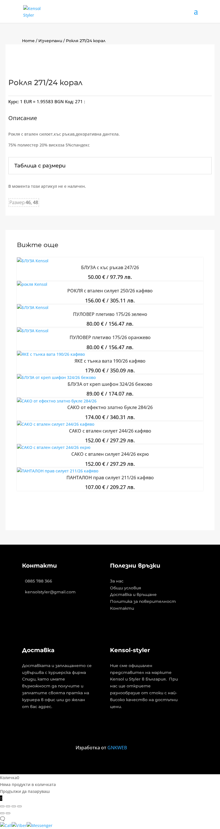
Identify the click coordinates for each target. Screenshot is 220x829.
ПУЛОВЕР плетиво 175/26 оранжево (110, 337)
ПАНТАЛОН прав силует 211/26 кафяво (110, 477)
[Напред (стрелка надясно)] (8, 813)
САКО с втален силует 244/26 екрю (110, 454)
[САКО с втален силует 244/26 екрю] (54, 447)
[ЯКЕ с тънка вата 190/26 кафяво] (51, 354)
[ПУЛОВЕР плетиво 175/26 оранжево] (32, 330)
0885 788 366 (38, 581)
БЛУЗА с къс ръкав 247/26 (110, 267)
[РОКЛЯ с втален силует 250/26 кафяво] (32, 284)
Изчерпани (50, 40)
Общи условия (125, 588)
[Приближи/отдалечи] (2, 806)
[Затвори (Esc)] (19, 806)
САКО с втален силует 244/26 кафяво (110, 431)
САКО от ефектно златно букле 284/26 (110, 407)
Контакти (122, 608)
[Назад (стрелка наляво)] (2, 813)
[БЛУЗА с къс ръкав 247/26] (32, 260)
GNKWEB (117, 747)
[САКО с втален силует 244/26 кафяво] (55, 424)
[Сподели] (13, 806)
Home (28, 40)
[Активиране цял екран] (8, 806)
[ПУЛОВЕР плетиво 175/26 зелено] (32, 307)
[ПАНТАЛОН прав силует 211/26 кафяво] (57, 471)
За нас (116, 581)
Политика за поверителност (143, 601)
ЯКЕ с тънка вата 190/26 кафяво (110, 361)
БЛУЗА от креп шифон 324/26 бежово (110, 384)
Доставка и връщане (133, 594)
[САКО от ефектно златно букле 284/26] (57, 401)
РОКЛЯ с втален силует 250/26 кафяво (110, 291)
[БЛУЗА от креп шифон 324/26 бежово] (56, 377)
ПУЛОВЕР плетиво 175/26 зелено (110, 314)
